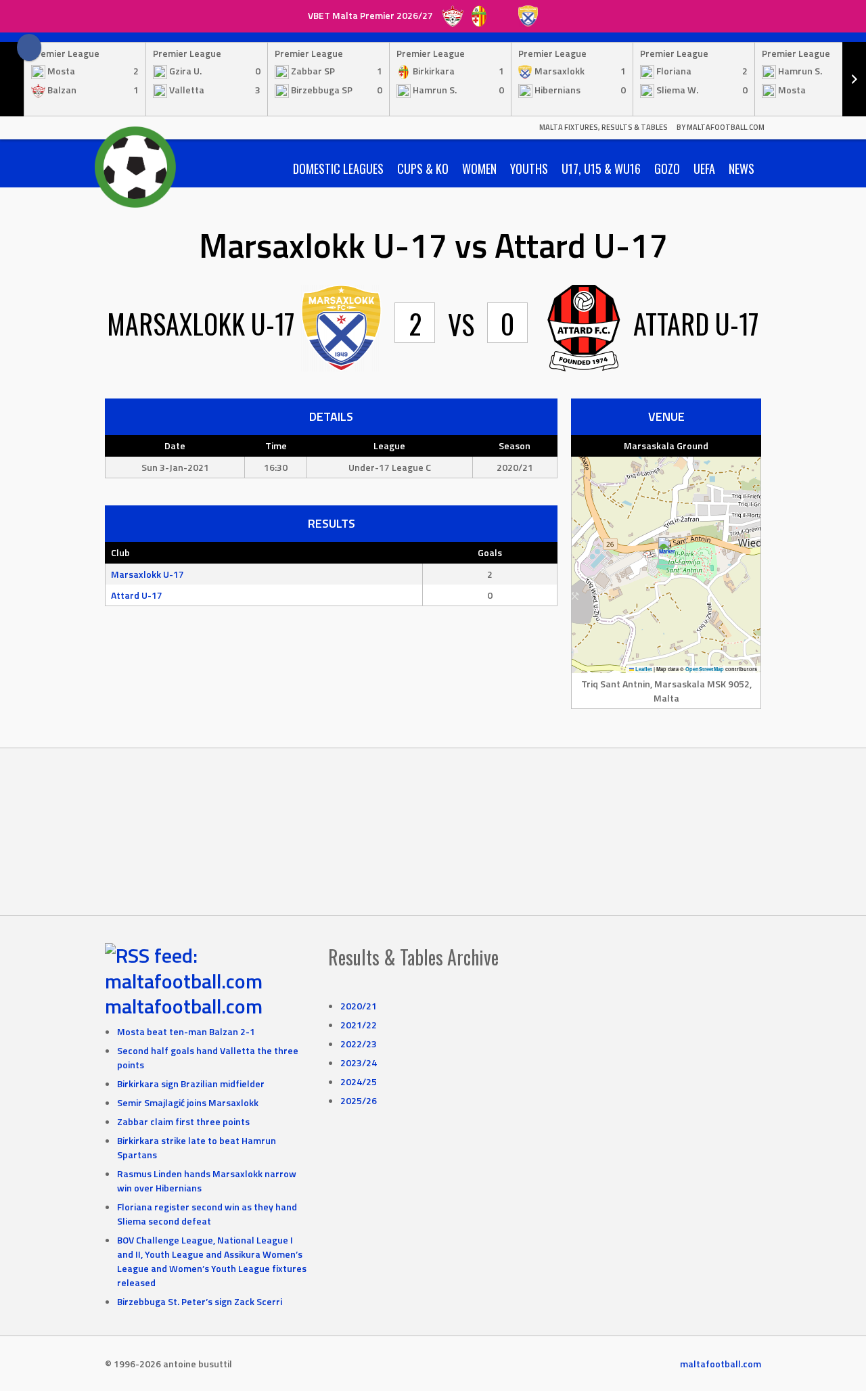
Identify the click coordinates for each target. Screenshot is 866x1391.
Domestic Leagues (338, 168)
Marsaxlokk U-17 (147, 574)
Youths (529, 168)
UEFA (704, 168)
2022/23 (358, 1043)
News (741, 168)
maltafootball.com (184, 1006)
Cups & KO (423, 168)
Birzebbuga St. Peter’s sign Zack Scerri (199, 1301)
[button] (666, 551)
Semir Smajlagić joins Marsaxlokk (187, 1102)
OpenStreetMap (704, 669)
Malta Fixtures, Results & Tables (603, 127)
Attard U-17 (136, 595)
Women (479, 168)
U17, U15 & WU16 (601, 168)
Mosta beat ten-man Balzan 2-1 (186, 1031)
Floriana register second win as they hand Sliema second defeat (207, 1214)
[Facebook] (29, 47)
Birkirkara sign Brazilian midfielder (191, 1083)
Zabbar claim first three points (183, 1121)
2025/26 (358, 1100)
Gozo (667, 168)
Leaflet (643, 669)
